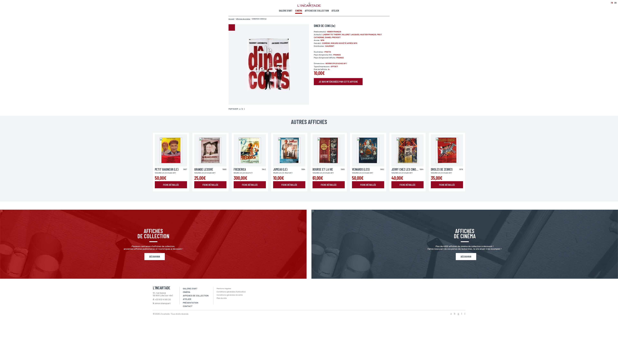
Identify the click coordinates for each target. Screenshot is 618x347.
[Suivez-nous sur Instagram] (458, 314)
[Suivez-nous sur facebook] (451, 314)
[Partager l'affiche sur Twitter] (242, 109)
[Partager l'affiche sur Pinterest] (244, 109)
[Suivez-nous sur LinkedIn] (461, 314)
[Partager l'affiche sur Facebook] (239, 109)
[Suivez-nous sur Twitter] (454, 314)
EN (615, 2)
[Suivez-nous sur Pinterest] (464, 314)
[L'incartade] (309, 7)
